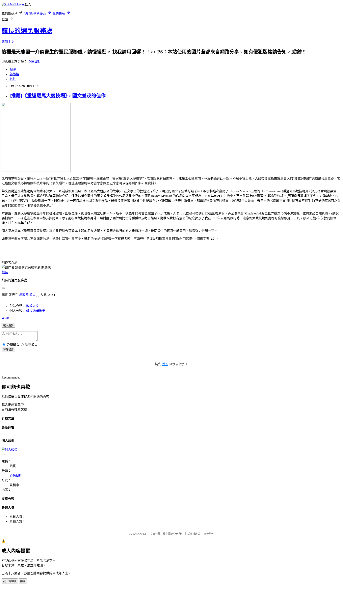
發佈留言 (8, 349)
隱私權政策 (193, 533)
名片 (13, 79)
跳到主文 (8, 41)
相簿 (13, 69)
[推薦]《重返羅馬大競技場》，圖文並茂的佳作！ (60, 95)
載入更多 (8, 325)
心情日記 (34, 61)
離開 (22, 581)
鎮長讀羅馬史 (35, 310)
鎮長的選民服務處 (27, 30)
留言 (32, 294)
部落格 (14, 74)
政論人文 (32, 306)
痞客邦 (24, 294)
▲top (5, 317)
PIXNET (141, 533)
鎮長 (5, 272)
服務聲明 (209, 533)
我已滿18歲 (9, 581)
